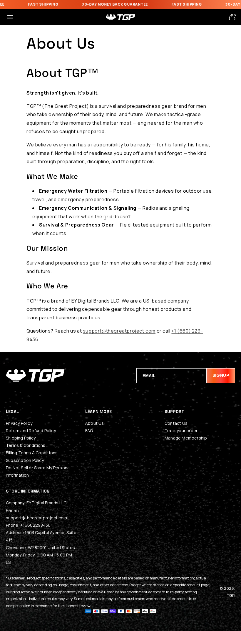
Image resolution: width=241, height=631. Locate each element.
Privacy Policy (19, 423)
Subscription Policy (25, 460)
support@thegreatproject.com (119, 331)
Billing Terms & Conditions (32, 452)
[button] (10, 17)
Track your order (181, 430)
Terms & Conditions (26, 445)
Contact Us (176, 423)
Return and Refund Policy (31, 430)
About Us (94, 423)
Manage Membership (186, 438)
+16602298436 (35, 525)
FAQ (89, 430)
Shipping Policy (21, 438)
